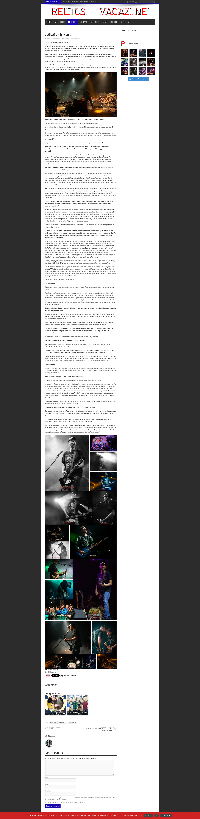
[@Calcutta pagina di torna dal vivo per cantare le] (124, 62)
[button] (81, 94)
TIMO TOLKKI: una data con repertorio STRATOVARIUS (79, 2)
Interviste (72, 22)
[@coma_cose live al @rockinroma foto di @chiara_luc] (142, 71)
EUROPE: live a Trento (57, 728)
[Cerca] (153, 1)
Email (47, 784)
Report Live (125, 22)
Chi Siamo (83, 22)
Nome (47, 777)
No (156, 815)
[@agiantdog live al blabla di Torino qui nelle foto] (142, 62)
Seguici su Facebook (128, 30)
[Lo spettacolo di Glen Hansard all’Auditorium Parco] (133, 53)
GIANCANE (49, 42)
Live (55, 22)
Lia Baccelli (57, 38)
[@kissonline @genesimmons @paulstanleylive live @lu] (124, 71)
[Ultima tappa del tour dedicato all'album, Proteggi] (124, 53)
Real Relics (95, 22)
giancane (53, 722)
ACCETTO (148, 815)
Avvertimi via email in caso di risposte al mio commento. (67, 802)
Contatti (113, 22)
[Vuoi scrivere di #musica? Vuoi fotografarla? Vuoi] (151, 53)
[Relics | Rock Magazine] (100, 13)
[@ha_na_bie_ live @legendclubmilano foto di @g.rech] (151, 62)
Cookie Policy (166, 815)
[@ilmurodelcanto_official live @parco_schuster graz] (133, 71)
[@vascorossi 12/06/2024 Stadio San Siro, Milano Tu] (142, 53)
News (105, 22)
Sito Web (48, 791)
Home (48, 22)
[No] (197, 815)
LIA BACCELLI (72, 722)
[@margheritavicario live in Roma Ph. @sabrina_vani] (133, 62)
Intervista (61, 722)
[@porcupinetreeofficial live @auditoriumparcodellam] (151, 71)
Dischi (62, 22)
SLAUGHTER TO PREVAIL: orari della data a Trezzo (98, 729)
